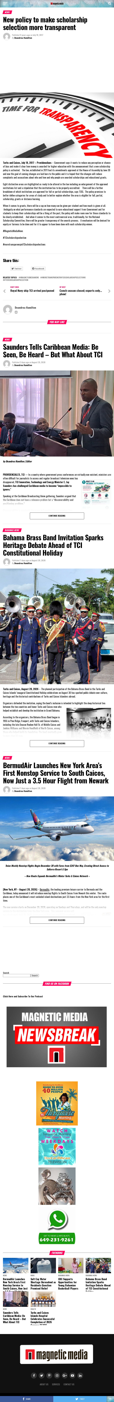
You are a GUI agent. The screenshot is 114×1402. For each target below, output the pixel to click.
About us (44, 1384)
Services (56, 1384)
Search (6, 972)
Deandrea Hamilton (23, 37)
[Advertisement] (57, 67)
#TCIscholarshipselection (16, 280)
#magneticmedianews (29, 278)
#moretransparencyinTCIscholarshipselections (64, 278)
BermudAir (44, 889)
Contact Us (69, 1384)
